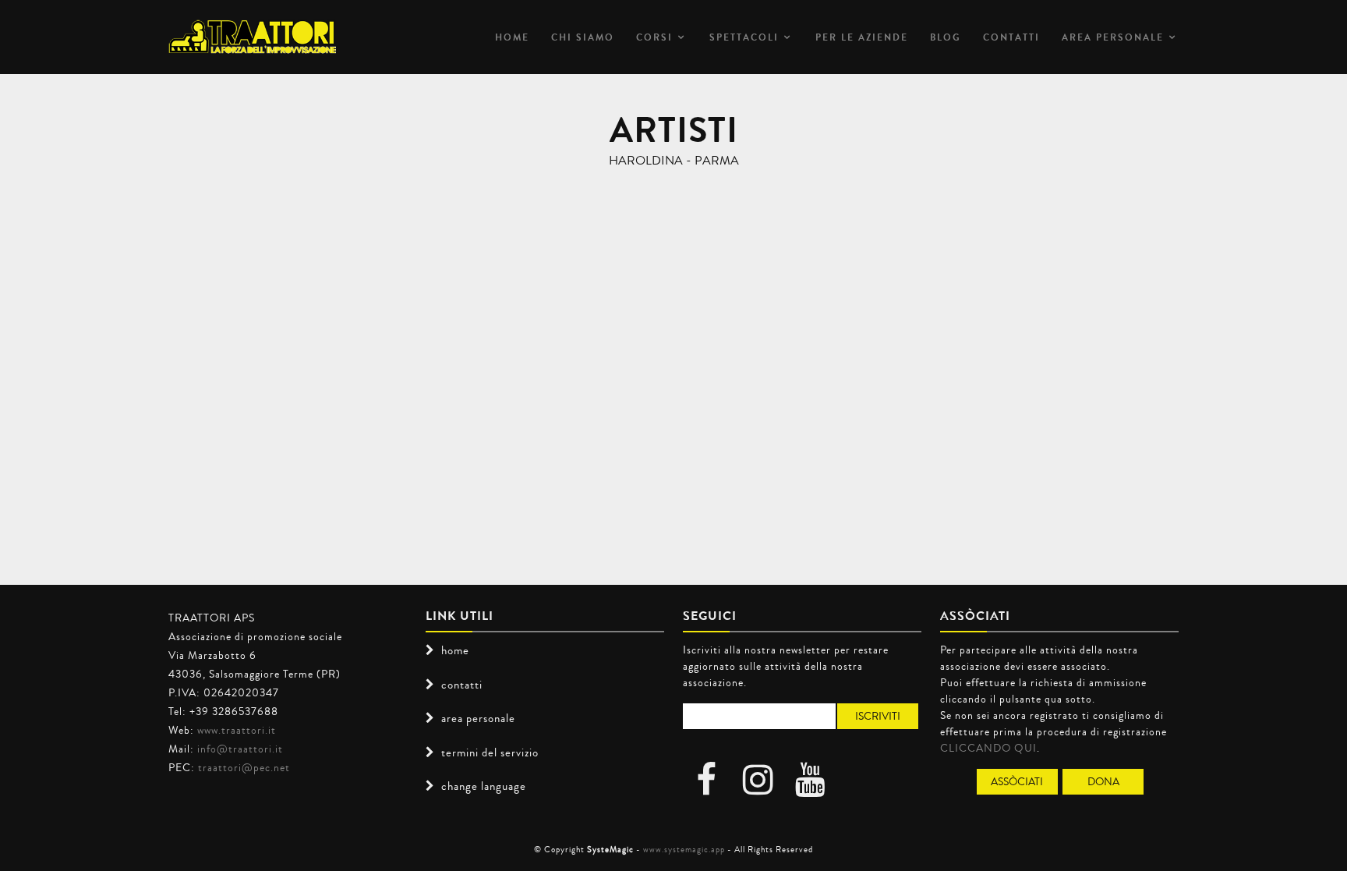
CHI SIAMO (582, 37)
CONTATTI (1011, 37)
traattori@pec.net (244, 767)
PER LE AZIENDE (861, 37)
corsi (654, 37)
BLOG (945, 37)
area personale (1113, 37)
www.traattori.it (236, 730)
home (455, 650)
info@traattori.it (240, 748)
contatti (462, 684)
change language (483, 786)
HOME (512, 37)
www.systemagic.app (684, 849)
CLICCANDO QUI (988, 748)
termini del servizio (490, 752)
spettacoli (744, 37)
